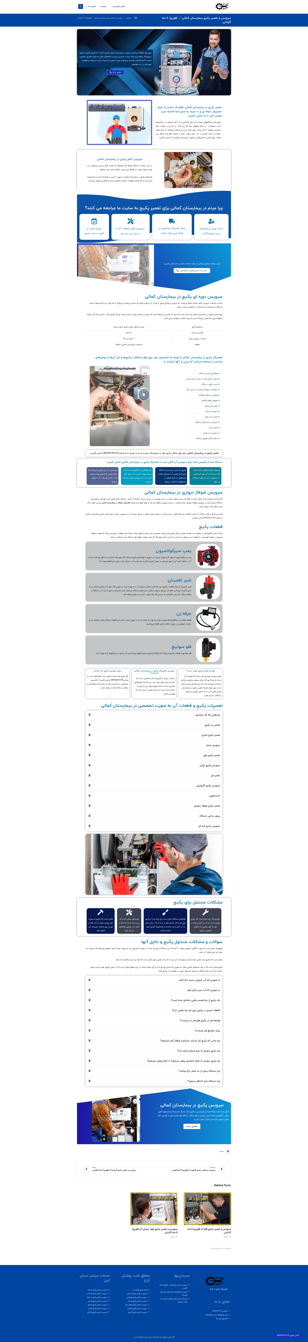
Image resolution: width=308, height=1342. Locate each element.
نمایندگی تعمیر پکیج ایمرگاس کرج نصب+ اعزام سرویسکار (173, 1300)
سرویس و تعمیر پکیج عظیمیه (137, 1308)
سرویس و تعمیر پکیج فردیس (97, 1301)
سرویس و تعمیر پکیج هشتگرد (97, 1312)
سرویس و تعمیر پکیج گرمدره (97, 1308)
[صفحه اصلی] (136, 18)
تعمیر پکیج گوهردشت (140, 1290)
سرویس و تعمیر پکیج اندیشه (97, 1290)
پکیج (220, 948)
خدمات (221, 1151)
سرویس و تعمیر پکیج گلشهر (137, 1312)
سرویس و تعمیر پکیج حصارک (137, 1301)
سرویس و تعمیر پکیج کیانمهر (97, 1305)
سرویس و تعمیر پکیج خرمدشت (96, 1294)
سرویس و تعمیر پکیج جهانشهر (137, 1297)
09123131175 (117, 680)
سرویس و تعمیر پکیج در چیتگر (97, 1297)
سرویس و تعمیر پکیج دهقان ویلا (136, 1305)
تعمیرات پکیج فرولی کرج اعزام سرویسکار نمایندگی (173, 1293)
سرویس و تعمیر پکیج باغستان (137, 1294)
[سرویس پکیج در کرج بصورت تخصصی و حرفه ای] (222, 7)
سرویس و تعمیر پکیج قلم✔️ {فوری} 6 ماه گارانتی (173, 1286)
